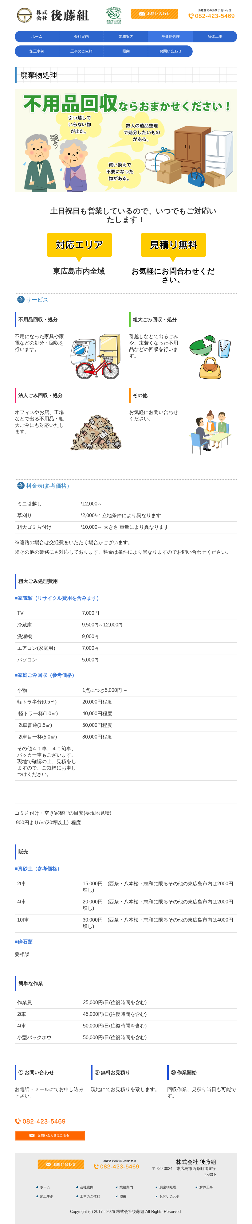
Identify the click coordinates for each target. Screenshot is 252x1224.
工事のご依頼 (81, 51)
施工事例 (37, 51)
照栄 (126, 51)
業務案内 (126, 36)
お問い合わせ (170, 51)
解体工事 (215, 36)
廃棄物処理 (170, 36)
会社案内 (81, 36)
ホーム (36, 36)
